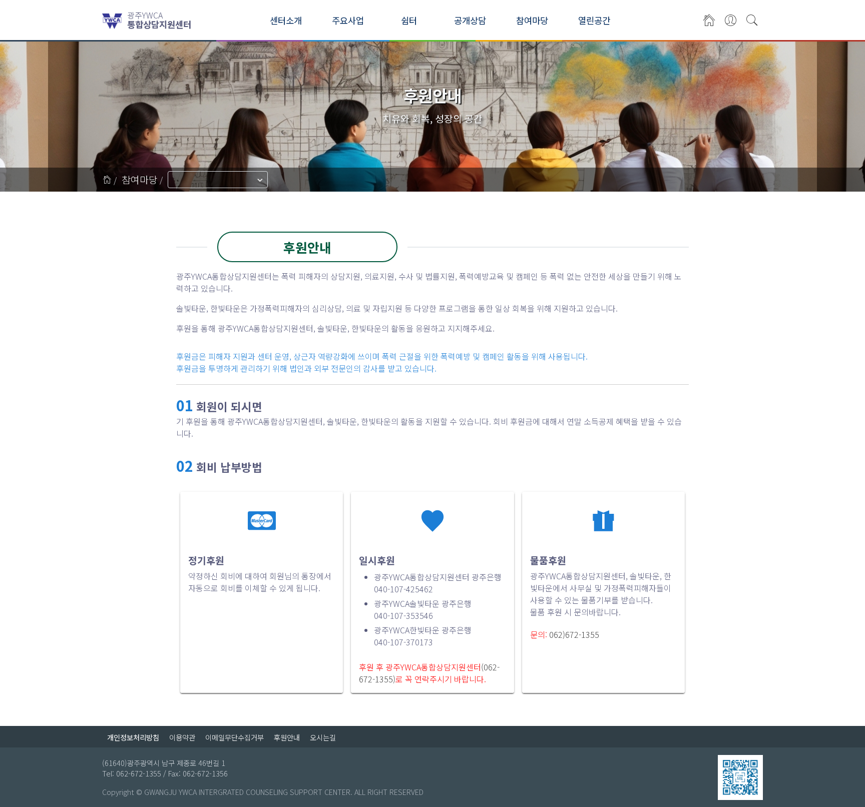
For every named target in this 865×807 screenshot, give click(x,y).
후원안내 (287, 737)
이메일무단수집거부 (234, 737)
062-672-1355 (138, 773)
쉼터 (409, 20)
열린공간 (594, 20)
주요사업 (348, 20)
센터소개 (286, 20)
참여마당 (532, 20)
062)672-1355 (574, 634)
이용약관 (182, 737)
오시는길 (323, 737)
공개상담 (470, 20)
